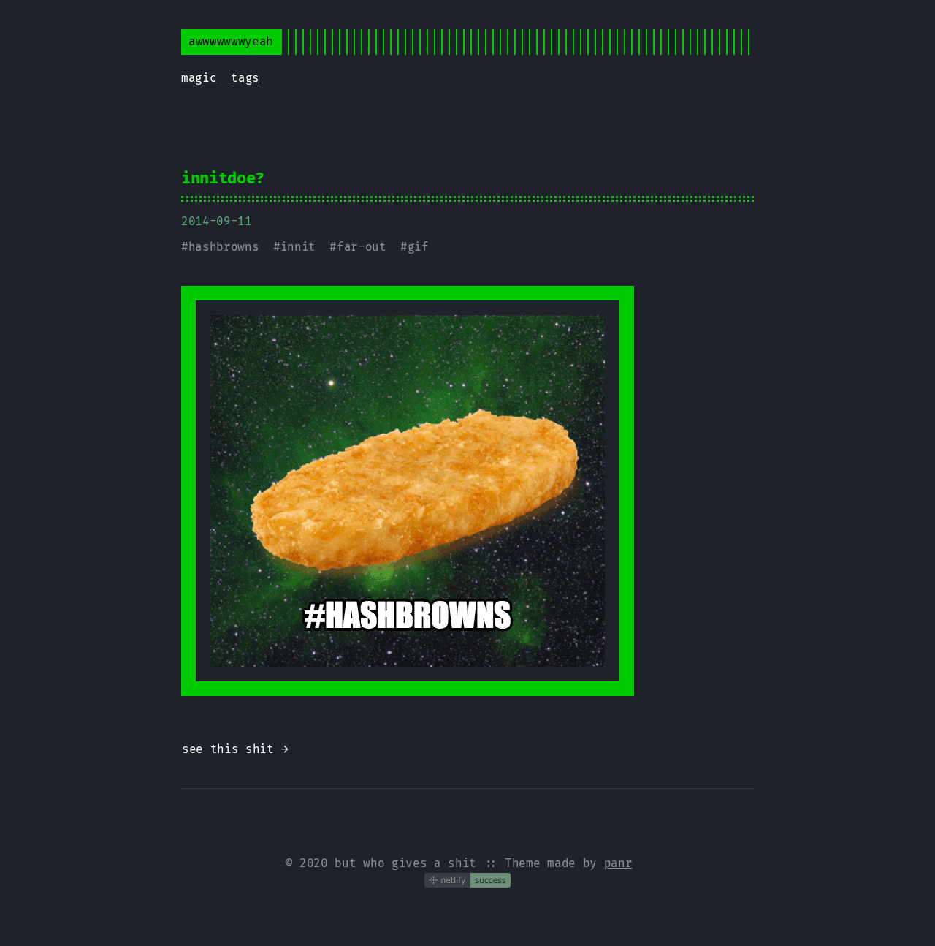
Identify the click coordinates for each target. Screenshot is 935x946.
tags (245, 78)
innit (298, 247)
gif (418, 247)
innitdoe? (222, 178)
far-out (361, 247)
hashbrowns (223, 247)
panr (618, 863)
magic (198, 78)
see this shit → (235, 749)
